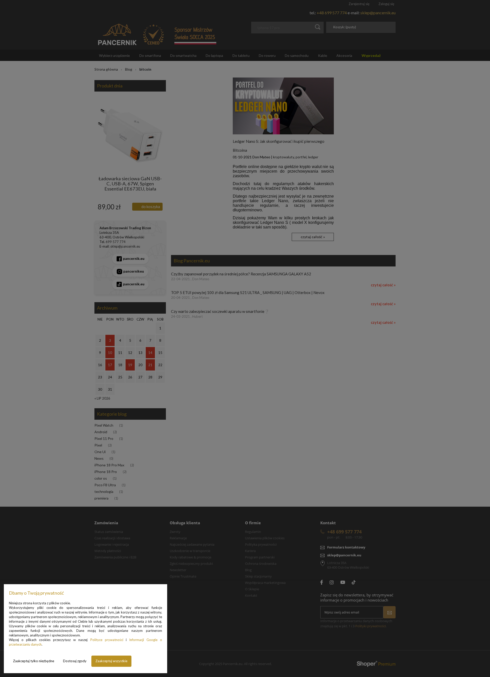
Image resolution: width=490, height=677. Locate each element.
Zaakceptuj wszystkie (111, 661)
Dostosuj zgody (75, 661)
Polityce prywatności (106, 640)
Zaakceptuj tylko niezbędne (33, 661)
